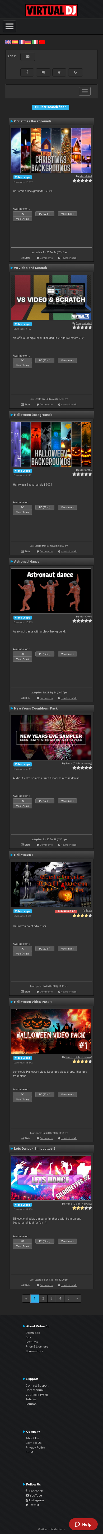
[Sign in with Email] (27, 57)
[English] (8, 42)
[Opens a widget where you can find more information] (83, 1524)
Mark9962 (85, 176)
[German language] (28, 42)
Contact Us (33, 1443)
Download (33, 1333)
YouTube (35, 1495)
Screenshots (34, 1351)
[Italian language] (35, 42)
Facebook (35, 1491)
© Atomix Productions (51, 1529)
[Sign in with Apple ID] (59, 72)
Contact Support (37, 1385)
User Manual (35, 1390)
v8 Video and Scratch (30, 268)
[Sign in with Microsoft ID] (43, 72)
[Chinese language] (42, 42)
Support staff (84, 323)
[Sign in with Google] (75, 72)
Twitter (34, 1505)
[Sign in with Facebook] (27, 72)
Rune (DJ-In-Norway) (78, 763)
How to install (69, 257)
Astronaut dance (27, 561)
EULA (30, 1452)
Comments (46, 257)
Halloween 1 (24, 855)
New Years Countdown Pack (36, 708)
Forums (31, 1404)
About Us (32, 1438)
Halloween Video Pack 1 (33, 1002)
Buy (28, 1337)
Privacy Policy (35, 1447)
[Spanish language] (15, 42)
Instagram (36, 1500)
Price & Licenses (37, 1346)
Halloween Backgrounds (33, 415)
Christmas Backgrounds (33, 121)
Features (32, 1342)
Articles (31, 1399)
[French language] (22, 42)
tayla (89, 910)
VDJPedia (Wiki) (37, 1395)
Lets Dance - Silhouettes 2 (34, 1148)
